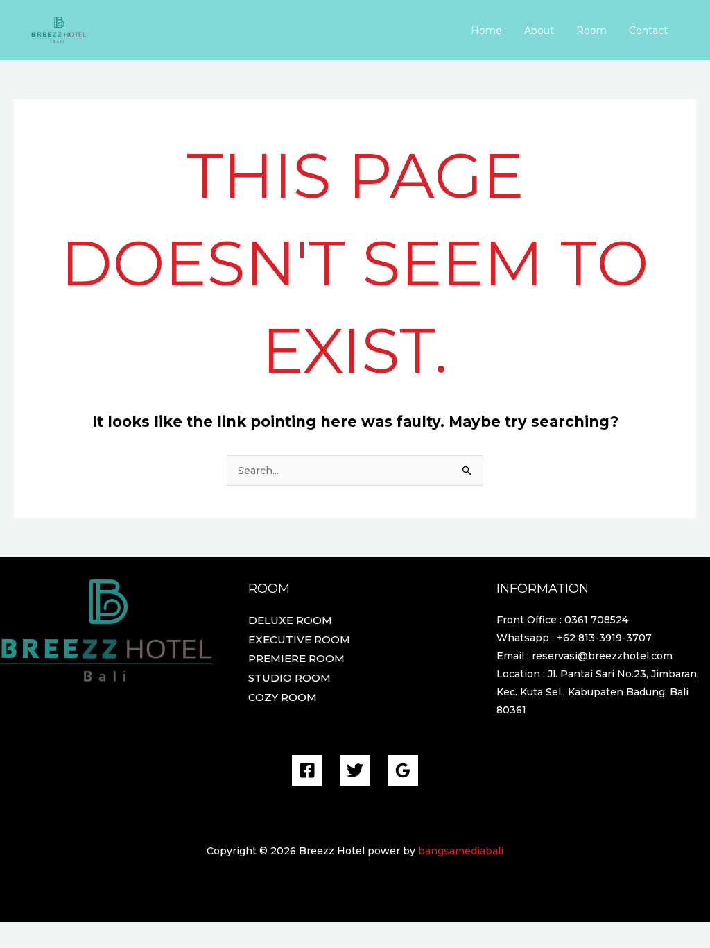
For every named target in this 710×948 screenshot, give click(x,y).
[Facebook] (307, 770)
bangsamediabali (460, 851)
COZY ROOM (282, 697)
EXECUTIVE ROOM (299, 639)
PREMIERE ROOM (296, 658)
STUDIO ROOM (289, 677)
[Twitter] (355, 770)
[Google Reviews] (403, 770)
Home (486, 30)
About (539, 30)
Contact (648, 30)
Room (591, 30)
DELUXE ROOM (290, 620)
